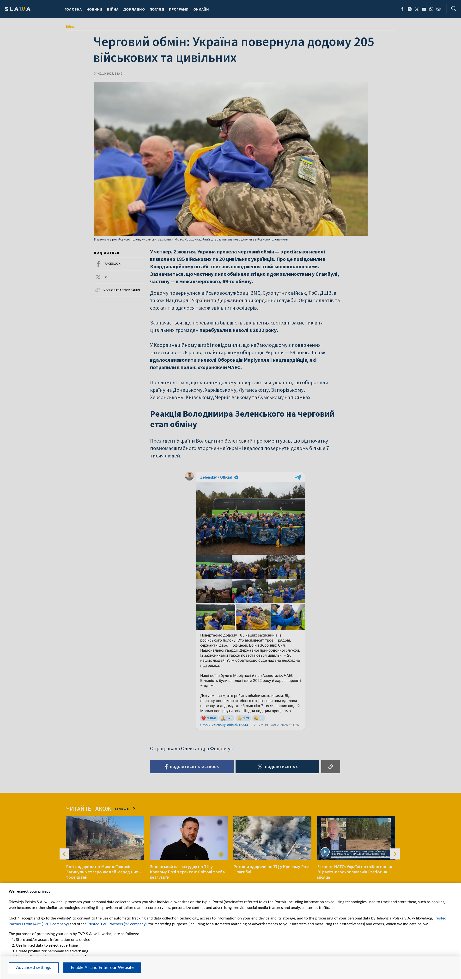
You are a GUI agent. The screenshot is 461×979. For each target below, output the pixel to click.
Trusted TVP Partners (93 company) (116, 924)
